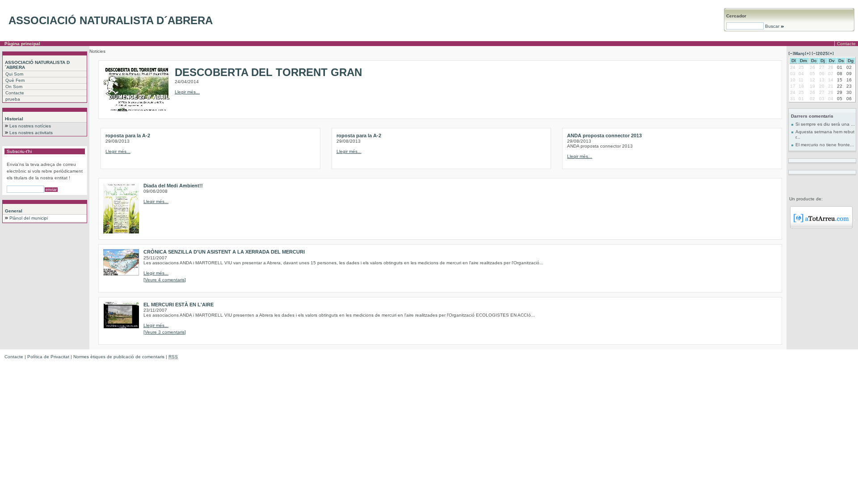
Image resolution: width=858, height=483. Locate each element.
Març (799, 53)
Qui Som (14, 74)
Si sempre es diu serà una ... (825, 124)
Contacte (846, 43)
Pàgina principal (22, 43)
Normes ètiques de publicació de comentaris (118, 356)
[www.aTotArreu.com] (821, 227)
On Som (13, 86)
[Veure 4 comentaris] (164, 279)
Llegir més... (187, 91)
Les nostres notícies (30, 125)
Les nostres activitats (31, 132)
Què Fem (15, 80)
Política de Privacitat (48, 356)
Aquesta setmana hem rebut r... (824, 134)
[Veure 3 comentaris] (164, 332)
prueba (12, 99)
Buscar (772, 26)
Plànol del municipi (28, 218)
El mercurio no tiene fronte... (824, 144)
